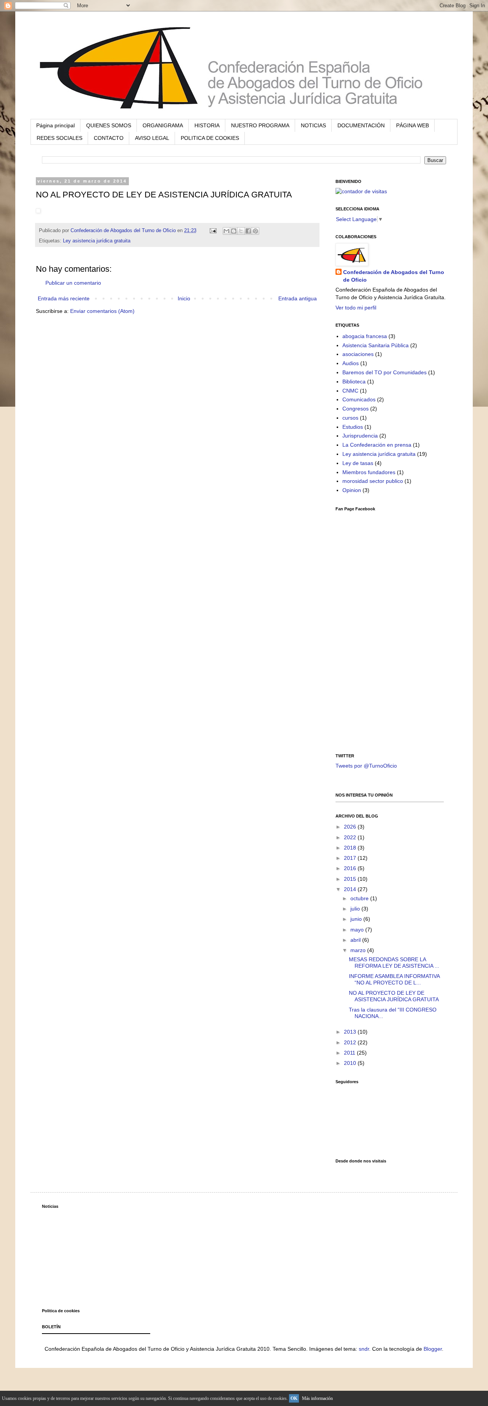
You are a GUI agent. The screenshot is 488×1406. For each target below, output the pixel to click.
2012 (351, 1042)
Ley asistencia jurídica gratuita (96, 241)
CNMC (350, 391)
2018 (351, 848)
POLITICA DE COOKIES (210, 138)
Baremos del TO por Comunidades (384, 372)
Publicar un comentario (73, 283)
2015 (351, 879)
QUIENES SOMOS (108, 125)
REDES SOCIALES (59, 138)
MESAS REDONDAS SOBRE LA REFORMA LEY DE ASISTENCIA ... (394, 962)
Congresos (355, 409)
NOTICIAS (313, 125)
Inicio (184, 298)
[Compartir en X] (241, 231)
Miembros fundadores (368, 472)
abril (356, 940)
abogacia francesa (364, 336)
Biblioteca (354, 381)
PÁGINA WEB (412, 125)
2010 (351, 1063)
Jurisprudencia (360, 436)
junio (356, 919)
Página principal (55, 125)
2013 (351, 1032)
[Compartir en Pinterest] (255, 231)
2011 (350, 1053)
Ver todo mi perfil (356, 308)
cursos (350, 418)
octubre (360, 898)
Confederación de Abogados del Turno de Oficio (393, 276)
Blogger (433, 1349)
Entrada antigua (297, 298)
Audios (350, 363)
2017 (351, 858)
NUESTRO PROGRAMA (260, 125)
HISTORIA (207, 125)
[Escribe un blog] (234, 231)
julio (355, 909)
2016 (351, 868)
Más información (317, 1398)
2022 (351, 837)
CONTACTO (109, 138)
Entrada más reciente (64, 298)
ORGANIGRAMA (163, 125)
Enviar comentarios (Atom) (102, 311)
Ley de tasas (357, 463)
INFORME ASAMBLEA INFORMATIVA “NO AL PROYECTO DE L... (394, 979)
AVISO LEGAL (152, 138)
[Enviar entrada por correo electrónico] (212, 230)
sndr (364, 1349)
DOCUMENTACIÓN (361, 125)
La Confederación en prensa (376, 445)
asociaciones (358, 354)
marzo (358, 950)
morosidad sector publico (372, 481)
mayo (357, 930)
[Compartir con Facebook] (248, 231)
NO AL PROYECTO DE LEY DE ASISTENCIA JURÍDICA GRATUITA (394, 996)
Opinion (351, 490)
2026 (351, 827)
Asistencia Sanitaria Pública (375, 345)
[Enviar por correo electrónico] (226, 231)
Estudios (352, 427)
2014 (351, 889)
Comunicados (359, 399)
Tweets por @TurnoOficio (366, 766)
